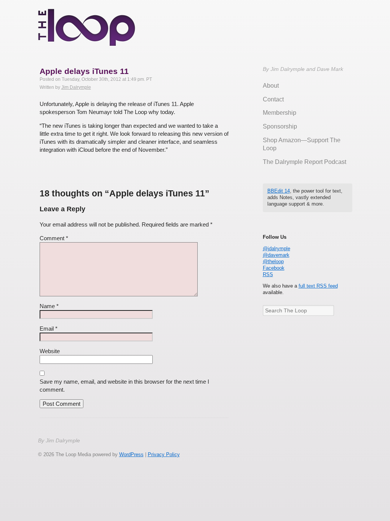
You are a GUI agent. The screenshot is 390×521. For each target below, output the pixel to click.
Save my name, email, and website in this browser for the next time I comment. (124, 385)
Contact (273, 99)
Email (49, 328)
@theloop (273, 261)
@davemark (276, 255)
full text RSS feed (318, 286)
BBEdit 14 (278, 191)
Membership (279, 112)
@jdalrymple (276, 248)
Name (49, 306)
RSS (268, 274)
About (271, 85)
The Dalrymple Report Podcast (304, 162)
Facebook (274, 268)
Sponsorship (280, 126)
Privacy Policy (164, 454)
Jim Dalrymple (76, 87)
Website (50, 351)
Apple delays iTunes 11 (84, 71)
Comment (54, 238)
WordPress (131, 454)
